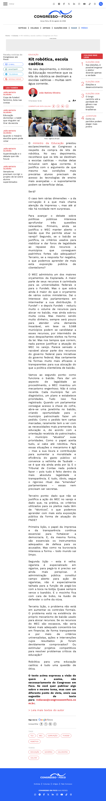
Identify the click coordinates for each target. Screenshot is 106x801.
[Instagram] (79, 4)
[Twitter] (69, 4)
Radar (74, 28)
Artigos (46, 28)
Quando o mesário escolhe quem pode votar (13, 138)
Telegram (13, 74)
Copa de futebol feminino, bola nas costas (12, 100)
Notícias (22, 28)
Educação (35, 752)
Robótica (34, 741)
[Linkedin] (74, 4)
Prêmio (84, 28)
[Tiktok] (90, 4)
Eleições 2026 (60, 28)
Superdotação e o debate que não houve (12, 156)
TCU (32, 736)
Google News (15, 79)
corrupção (52, 736)
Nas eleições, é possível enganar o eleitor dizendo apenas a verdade (94, 70)
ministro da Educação (48, 143)
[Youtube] (84, 4)
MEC (40, 736)
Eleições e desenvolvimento (94, 85)
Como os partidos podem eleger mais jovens (94, 123)
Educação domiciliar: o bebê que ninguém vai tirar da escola (12, 119)
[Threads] (95, 4)
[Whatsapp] (54, 4)
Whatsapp (13, 69)
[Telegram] (59, 4)
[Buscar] (101, 4)
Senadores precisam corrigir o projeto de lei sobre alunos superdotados (13, 176)
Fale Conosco (66, 784)
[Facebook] (64, 4)
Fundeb (66, 736)
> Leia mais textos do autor (46, 710)
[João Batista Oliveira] (32, 93)
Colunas (35, 28)
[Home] (53, 14)
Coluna (34, 758)
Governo (48, 752)
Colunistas (63, 752)
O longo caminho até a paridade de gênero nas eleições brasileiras (93, 103)
